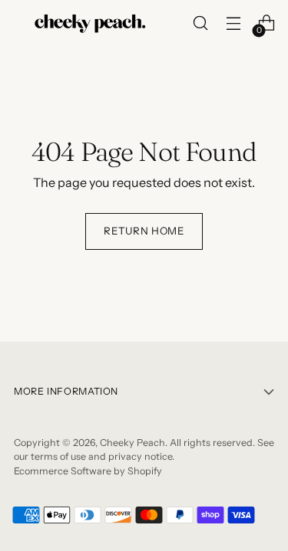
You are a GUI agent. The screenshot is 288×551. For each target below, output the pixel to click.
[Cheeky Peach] (90, 23)
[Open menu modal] (233, 23)
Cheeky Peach (132, 442)
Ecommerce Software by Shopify (88, 471)
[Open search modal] (200, 23)
